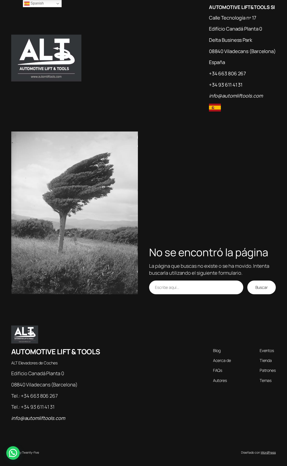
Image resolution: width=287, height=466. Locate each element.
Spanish (36, 3)
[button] (13, 453)
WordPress (268, 452)
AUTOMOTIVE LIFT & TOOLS (55, 352)
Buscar (261, 287)
